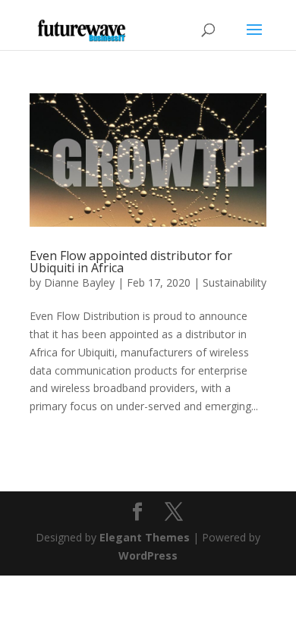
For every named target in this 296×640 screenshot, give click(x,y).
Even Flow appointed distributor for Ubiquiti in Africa (131, 261)
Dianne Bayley (79, 282)
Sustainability (234, 282)
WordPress (148, 555)
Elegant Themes (144, 537)
